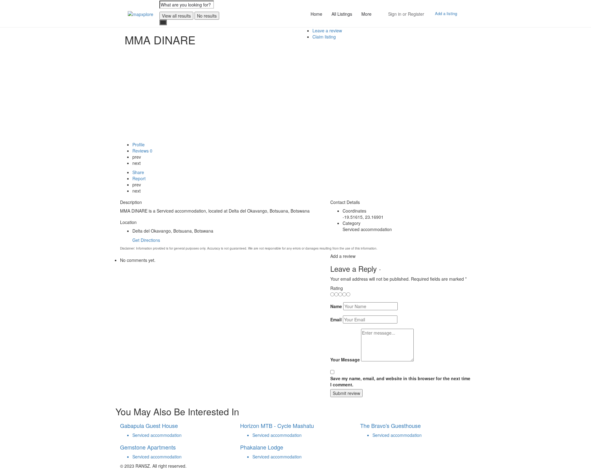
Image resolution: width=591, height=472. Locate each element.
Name (336, 306)
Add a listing (446, 13)
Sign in (394, 14)
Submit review (346, 393)
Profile (138, 144)
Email (336, 319)
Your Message (345, 359)
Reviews (142, 151)
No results (207, 16)
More (366, 14)
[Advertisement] (295, 95)
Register (416, 14)
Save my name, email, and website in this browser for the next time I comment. (400, 381)
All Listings (342, 14)
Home (316, 14)
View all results (176, 16)
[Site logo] (141, 13)
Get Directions (146, 240)
